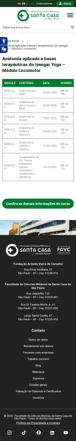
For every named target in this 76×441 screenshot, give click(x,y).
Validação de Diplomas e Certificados (38, 391)
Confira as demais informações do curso (38, 204)
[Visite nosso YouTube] (66, 433)
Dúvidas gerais (38, 385)
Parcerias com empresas (38, 352)
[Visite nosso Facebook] (39, 433)
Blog (38, 365)
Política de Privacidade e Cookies (38, 423)
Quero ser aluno (38, 339)
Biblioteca (38, 372)
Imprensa (38, 378)
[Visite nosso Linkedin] (52, 433)
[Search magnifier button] (72, 27)
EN (23, 3)
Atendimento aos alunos (38, 346)
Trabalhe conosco (38, 359)
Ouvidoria (38, 397)
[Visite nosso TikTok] (24, 433)
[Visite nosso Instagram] (9, 433)
